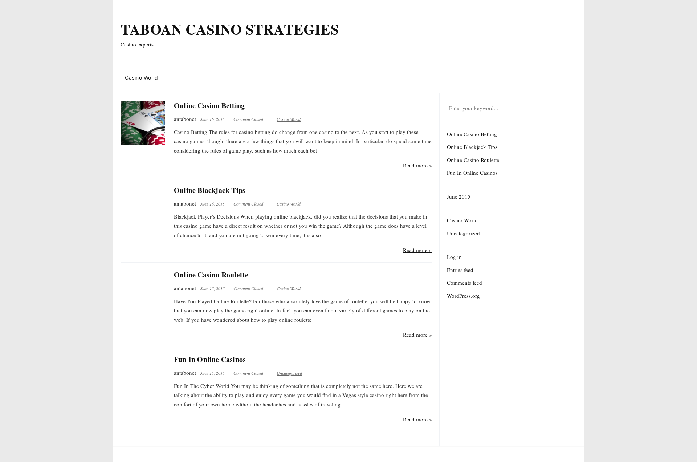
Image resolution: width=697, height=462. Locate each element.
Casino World (141, 77)
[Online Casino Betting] (143, 123)
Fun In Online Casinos (210, 359)
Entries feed (460, 269)
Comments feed (464, 282)
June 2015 (458, 196)
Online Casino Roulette (211, 275)
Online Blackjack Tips (209, 190)
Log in (454, 256)
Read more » (417, 165)
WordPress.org (463, 295)
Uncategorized (289, 373)
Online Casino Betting (209, 105)
